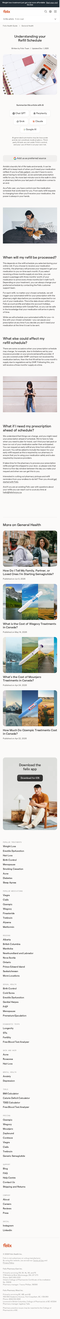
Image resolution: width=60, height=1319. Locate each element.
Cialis (6, 900)
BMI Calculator (11, 1093)
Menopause (9, 864)
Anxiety (7, 1076)
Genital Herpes (10, 1002)
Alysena (7, 922)
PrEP (5, 1007)
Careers (7, 1204)
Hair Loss (8, 855)
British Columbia (11, 944)
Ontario (7, 962)
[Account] (50, 11)
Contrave (8, 1138)
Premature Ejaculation (14, 1016)
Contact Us (9, 1182)
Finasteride (9, 913)
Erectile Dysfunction (13, 851)
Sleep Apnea (9, 883)
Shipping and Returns (14, 1187)
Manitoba (8, 949)
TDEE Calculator (11, 1102)
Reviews (7, 1208)
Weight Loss (9, 846)
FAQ (5, 1173)
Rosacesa (8, 1059)
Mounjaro (8, 1129)
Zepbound (8, 1133)
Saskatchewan (10, 971)
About (6, 1199)
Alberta (7, 940)
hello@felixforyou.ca (12, 492)
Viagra (6, 895)
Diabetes (7, 878)
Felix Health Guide (10, 26)
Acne (5, 874)
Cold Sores (8, 993)
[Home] (6, 11)
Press (5, 1213)
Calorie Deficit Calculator (16, 1098)
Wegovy (7, 909)
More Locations (11, 976)
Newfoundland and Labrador (18, 953)
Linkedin (7, 1230)
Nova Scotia (9, 958)
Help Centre (9, 1178)
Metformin (8, 927)
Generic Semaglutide (14, 1156)
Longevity (8, 1028)
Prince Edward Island (14, 967)
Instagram (8, 1226)
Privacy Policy (8, 1263)
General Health (27, 26)
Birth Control (10, 860)
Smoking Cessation (13, 869)
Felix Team (24, 48)
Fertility (7, 1037)
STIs (5, 1033)
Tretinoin (7, 918)
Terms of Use (38, 1260)
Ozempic (7, 904)
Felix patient (24, 172)
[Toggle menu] (55, 11)
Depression (9, 1081)
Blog (5, 1169)
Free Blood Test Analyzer (16, 1042)
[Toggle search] (45, 11)
